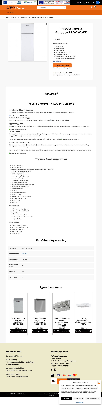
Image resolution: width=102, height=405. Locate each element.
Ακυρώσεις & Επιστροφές (60, 363)
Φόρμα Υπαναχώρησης (60, 366)
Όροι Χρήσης (56, 358)
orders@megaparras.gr (19, 377)
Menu (12, 13)
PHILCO (24, 253)
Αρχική (7, 17)
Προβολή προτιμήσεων (92, 398)
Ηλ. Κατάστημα (15, 17)
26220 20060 (90, 2)
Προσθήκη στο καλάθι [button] (17, 331)
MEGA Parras (21, 394)
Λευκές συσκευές (25, 17)
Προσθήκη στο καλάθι (62, 65)
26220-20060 (14, 374)
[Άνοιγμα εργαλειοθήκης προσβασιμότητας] (98, 2)
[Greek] (80, 2)
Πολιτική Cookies (79, 402)
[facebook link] (52, 370)
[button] (99, 382)
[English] (78, 2)
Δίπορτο (62, 75)
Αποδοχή (66, 398)
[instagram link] (55, 370)
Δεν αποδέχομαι (78, 398)
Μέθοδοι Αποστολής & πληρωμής (63, 361)
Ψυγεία (78, 75)
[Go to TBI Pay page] (62, 68)
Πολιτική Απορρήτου (59, 356)
